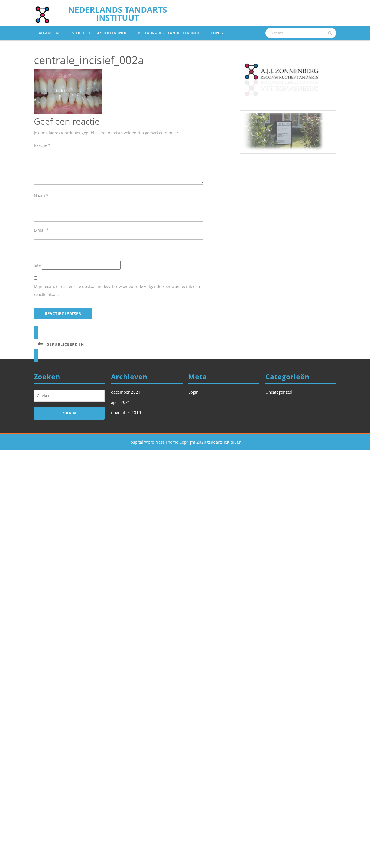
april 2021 (120, 402)
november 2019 (126, 412)
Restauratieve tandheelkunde (169, 32)
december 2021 (126, 392)
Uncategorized (278, 392)
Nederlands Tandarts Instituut (117, 13)
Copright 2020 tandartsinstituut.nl (211, 442)
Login (193, 392)
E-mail (41, 230)
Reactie (42, 145)
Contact (219, 32)
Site (37, 265)
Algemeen (49, 32)
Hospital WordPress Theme (153, 442)
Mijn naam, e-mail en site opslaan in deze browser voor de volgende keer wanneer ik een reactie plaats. (117, 290)
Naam (41, 195)
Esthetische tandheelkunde (98, 32)
